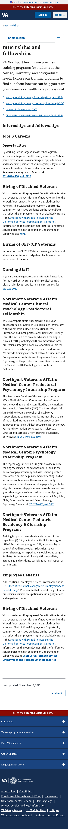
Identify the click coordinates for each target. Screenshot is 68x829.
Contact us (7, 721)
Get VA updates (9, 753)
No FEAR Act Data (36, 810)
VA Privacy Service (11, 810)
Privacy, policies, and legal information (23, 805)
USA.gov (54, 810)
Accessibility (8, 791)
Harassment (51, 796)
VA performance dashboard (16, 815)
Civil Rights (25, 791)
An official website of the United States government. (35, 2)
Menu (58, 14)
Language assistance (12, 764)
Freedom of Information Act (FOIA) (21, 796)
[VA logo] (5, 15)
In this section (16, 38)
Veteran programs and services (17, 732)
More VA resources (11, 743)
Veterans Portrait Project (50, 815)
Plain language (44, 801)
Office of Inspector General (16, 801)
